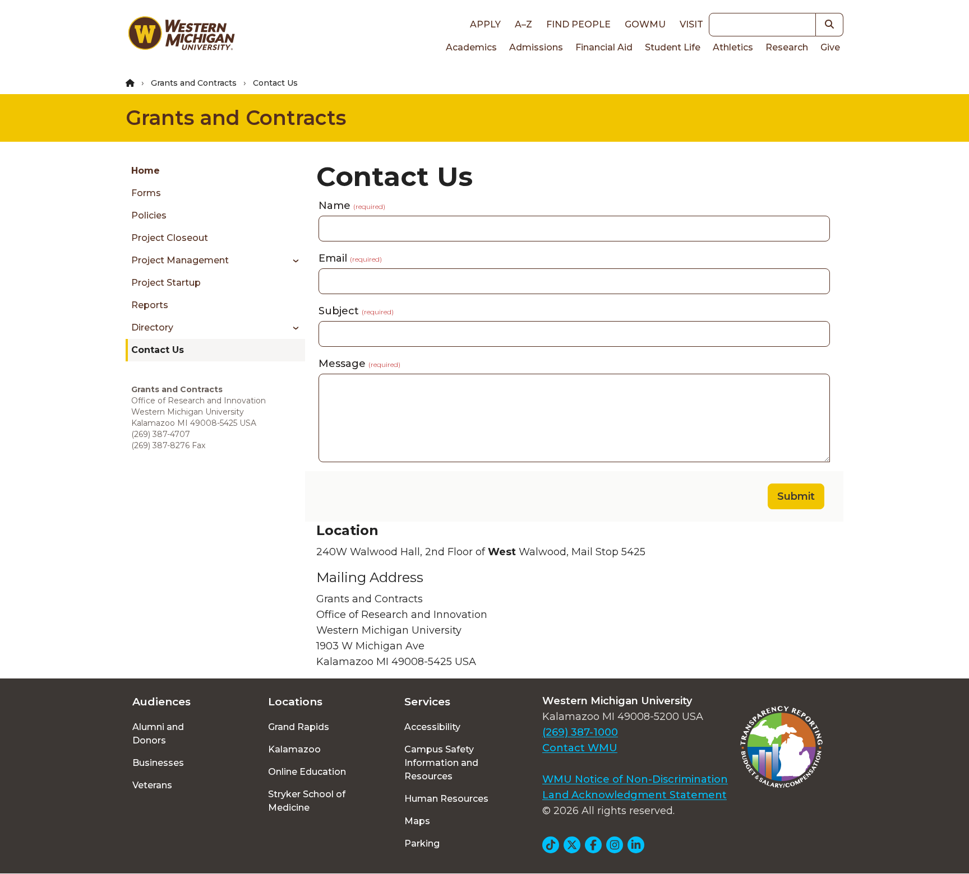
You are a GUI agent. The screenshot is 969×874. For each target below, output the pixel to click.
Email (350, 258)
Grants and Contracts (194, 83)
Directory (152, 327)
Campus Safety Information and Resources (441, 763)
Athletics (733, 47)
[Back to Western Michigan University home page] (181, 35)
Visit (691, 24)
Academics (471, 47)
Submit (796, 496)
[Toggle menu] (292, 260)
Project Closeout (169, 238)
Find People (578, 24)
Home (145, 170)
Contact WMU (579, 748)
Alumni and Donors (158, 734)
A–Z (523, 24)
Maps (417, 821)
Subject (356, 311)
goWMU (645, 24)
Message (359, 363)
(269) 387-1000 (580, 732)
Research (786, 47)
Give (830, 47)
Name (352, 205)
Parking (422, 843)
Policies (149, 215)
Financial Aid (604, 47)
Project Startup (166, 282)
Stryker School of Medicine (306, 801)
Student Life (672, 47)
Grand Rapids (298, 727)
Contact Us (157, 350)
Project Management (180, 260)
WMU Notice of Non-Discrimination (635, 779)
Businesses (158, 762)
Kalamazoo (294, 749)
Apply (485, 24)
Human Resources (446, 798)
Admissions (536, 47)
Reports (149, 305)
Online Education (307, 771)
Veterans (152, 785)
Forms (146, 193)
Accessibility (432, 727)
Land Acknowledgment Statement (634, 795)
